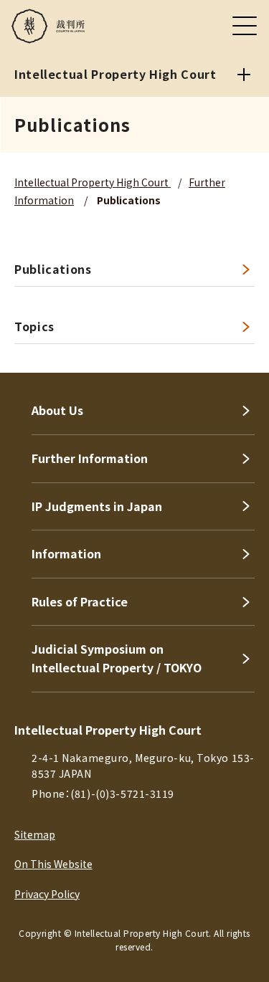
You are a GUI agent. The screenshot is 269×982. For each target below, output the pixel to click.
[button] (239, 353)
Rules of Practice (80, 601)
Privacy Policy (47, 894)
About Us (57, 410)
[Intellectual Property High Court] (244, 74)
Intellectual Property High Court (92, 182)
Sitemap (34, 834)
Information (66, 553)
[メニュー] (245, 26)
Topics (34, 326)
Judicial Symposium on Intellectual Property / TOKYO (117, 658)
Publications (53, 269)
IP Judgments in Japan (97, 506)
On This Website (53, 864)
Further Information (90, 458)
